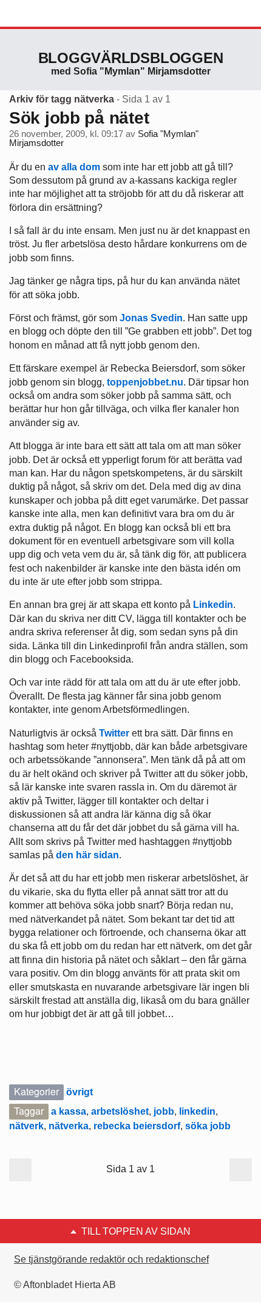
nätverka (69, 1126)
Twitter (114, 733)
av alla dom (74, 167)
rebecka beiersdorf (136, 1126)
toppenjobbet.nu (145, 382)
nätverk (26, 1126)
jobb (164, 1111)
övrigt (79, 1092)
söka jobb (208, 1126)
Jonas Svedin (151, 318)
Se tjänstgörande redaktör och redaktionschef (111, 1259)
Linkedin (213, 604)
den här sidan (87, 855)
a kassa (68, 1111)
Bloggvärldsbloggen (130, 58)
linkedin (197, 1111)
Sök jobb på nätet (79, 118)
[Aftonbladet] (54, 14)
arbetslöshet (120, 1111)
